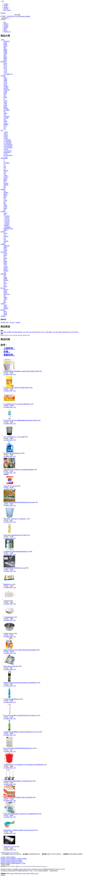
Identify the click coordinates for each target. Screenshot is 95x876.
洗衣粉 (5, 82)
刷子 (5, 111)
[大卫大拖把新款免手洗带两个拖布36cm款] (9, 566)
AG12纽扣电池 (7, 141)
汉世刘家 (64, 332)
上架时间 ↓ (9, 348)
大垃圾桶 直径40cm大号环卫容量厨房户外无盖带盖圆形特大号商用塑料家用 (24, 764)
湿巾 (5, 235)
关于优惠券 (19, 860)
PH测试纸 (6, 225)
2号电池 (6, 138)
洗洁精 (5, 85)
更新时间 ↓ (9, 354)
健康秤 (5, 57)
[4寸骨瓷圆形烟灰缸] (9, 616)
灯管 (5, 166)
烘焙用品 (6, 270)
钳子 (5, 173)
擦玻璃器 (6, 124)
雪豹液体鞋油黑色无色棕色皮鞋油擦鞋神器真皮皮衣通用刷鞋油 (20, 682)
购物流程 (14, 858)
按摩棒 (5, 52)
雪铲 (5, 203)
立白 (7, 332)
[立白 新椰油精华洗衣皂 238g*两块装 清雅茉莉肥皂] (9, 403)
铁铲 (5, 202)
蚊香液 (5, 292)
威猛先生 (20, 332)
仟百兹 (47, 332)
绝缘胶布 (6, 192)
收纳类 (5, 93)
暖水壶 (5, 255)
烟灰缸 (5, 277)
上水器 (5, 266)
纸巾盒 (5, 283)
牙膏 (5, 239)
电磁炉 (5, 49)
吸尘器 (5, 43)
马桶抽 (5, 121)
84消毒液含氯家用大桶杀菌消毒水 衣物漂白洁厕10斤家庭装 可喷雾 (21, 371)
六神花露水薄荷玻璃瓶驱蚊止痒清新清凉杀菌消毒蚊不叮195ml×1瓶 (21, 732)
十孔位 (5, 72)
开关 (5, 199)
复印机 (20, 16)
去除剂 (5, 250)
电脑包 (5, 306)
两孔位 (5, 64)
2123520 (36, 873)
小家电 (2, 39)
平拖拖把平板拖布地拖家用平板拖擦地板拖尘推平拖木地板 (19, 502)
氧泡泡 (5, 286)
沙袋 (5, 172)
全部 (2, 332)
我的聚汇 (7, 7)
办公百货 (12, 322)
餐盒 (5, 260)
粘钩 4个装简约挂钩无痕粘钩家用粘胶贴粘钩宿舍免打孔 (18, 748)
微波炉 (5, 60)
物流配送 (3, 863)
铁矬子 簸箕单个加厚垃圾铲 (11, 666)
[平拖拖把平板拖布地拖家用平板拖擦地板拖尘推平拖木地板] (9, 501)
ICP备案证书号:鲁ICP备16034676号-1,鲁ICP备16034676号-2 (28, 869)
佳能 (8, 16)
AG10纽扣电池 (7, 150)
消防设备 (3, 316)
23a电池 (6, 149)
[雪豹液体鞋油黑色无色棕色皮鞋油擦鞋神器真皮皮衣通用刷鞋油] (9, 681)
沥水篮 (5, 122)
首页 (2, 1)
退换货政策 (9, 861)
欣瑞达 (16, 332)
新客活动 (6, 24)
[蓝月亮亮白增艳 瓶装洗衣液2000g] (9, 452)
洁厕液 (5, 80)
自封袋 (5, 253)
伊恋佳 (34, 332)
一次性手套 (7, 222)
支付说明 (3, 860)
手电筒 (5, 200)
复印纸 (11, 16)
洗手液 (5, 233)
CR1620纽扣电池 (8, 155)
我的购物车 (5, 18)
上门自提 (23, 863)
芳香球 (5, 104)
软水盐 (5, 125)
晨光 (77, 332)
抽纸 (5, 214)
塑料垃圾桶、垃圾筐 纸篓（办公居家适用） (15, 518)
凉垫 (5, 300)
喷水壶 (5, 313)
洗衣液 (5, 97)
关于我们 (3, 857)
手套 (5, 191)
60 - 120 (8, 335)
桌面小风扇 (7, 294)
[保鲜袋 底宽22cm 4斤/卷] (9, 845)
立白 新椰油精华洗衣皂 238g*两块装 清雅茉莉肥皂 (17, 404)
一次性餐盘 (7, 224)
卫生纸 (5, 213)
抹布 (5, 94)
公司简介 (8, 857)
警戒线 (5, 180)
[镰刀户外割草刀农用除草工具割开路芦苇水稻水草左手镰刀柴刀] (9, 714)
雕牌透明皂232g (8, 584)
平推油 (5, 100)
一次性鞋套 (7, 220)
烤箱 (5, 47)
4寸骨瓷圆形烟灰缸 (9, 617)
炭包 (5, 186)
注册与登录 (9, 858)
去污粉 (5, 83)
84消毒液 (6, 86)
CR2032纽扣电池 (8, 144)
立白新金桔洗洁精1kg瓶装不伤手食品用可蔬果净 (16, 387)
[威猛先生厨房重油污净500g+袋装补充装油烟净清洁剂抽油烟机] (9, 648)
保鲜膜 (5, 261)
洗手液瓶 (6, 118)
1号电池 (6, 136)
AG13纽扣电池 (7, 143)
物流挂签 (6, 170)
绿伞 (28, 332)
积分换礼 (6, 25)
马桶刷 (5, 78)
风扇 (5, 55)
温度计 (5, 311)
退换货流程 (15, 861)
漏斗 (5, 181)
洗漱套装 (6, 308)
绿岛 (57, 332)
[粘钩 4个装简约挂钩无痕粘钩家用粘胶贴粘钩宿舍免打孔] (9, 747)
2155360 (24, 873)
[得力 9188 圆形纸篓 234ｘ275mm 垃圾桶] (9, 435)
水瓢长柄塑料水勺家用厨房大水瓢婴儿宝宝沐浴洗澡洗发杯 (19, 830)
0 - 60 (4, 335)
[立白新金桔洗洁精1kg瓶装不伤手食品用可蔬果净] (9, 386)
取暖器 (5, 44)
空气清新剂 (7, 110)
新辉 (37, 332)
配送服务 (8, 863)
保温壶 (5, 258)
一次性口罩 (7, 219)
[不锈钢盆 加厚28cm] (9, 632)
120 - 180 (13, 335)
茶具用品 (6, 280)
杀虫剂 (5, 105)
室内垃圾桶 (7, 89)
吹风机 (5, 53)
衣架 (5, 167)
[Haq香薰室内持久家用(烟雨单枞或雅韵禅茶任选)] (9, 550)
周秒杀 (5, 30)
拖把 (5, 77)
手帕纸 (5, 230)
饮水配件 (6, 183)
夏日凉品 (3, 288)
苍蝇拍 (5, 297)
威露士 (51, 332)
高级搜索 (27, 16)
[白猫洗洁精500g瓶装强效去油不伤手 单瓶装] (9, 534)
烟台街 (5, 28)
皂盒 (5, 119)
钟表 (5, 275)
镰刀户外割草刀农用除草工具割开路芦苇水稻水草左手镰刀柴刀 (20, 715)
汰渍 (12, 332)
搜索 (16, 14)
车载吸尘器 (7, 245)
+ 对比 (14, 374)
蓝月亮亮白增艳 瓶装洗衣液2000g (12, 453)
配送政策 (18, 863)
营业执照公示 (7, 31)
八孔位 (5, 71)
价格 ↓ (7, 351)
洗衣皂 (5, 102)
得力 (14, 16)
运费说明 (13, 863)
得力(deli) (69, 332)
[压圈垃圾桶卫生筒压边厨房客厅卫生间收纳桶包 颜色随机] (9, 468)
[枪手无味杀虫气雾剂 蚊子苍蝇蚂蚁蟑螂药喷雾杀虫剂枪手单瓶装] (9, 419)
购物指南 (3, 858)
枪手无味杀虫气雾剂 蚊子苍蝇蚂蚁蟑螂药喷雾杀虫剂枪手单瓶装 (20, 420)
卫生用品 (3, 75)
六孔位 (5, 69)
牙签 (5, 114)
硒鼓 (24, 16)
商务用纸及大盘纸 (8, 228)
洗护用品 (3, 231)
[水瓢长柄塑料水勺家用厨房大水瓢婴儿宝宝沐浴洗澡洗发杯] (9, 829)
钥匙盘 (5, 195)
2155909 (12, 873)
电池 (2, 130)
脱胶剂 (5, 208)
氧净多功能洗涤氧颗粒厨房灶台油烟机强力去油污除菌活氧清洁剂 (21, 813)
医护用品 (3, 310)
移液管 (5, 314)
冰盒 (5, 272)
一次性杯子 (7, 217)
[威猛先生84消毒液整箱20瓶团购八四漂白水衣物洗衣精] (9, 796)
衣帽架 (5, 278)
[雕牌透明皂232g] (9, 583)
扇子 (5, 296)
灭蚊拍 (5, 299)
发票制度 (24, 858)
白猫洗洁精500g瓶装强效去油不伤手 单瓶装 (15, 535)
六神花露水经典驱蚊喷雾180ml (12, 699)
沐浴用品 (6, 241)
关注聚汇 (7, 4)
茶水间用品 (4, 252)
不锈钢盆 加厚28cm (9, 633)
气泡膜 (5, 175)
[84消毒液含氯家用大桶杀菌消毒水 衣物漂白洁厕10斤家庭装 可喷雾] (9, 370)
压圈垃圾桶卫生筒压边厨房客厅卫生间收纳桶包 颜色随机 (19, 469)
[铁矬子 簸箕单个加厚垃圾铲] (9, 665)
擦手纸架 (6, 108)
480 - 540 (27, 335)
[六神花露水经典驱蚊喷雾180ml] (9, 698)
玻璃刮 (5, 107)
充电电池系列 (7, 152)
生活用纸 (3, 211)
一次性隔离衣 (7, 227)
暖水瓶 (5, 269)
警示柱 (5, 249)
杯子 (5, 256)
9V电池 (5, 133)
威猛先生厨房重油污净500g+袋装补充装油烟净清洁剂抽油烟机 (20, 650)
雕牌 (10, 332)
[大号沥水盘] (9, 599)
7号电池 (6, 132)
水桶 (5, 96)
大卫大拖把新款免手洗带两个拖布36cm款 (14, 568)
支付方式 (8, 860)
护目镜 (5, 206)
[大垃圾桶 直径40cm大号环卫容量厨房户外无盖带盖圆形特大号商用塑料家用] (9, 763)
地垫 (5, 281)
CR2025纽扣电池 (8, 146)
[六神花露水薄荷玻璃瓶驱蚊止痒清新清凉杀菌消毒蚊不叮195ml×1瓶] (9, 730)
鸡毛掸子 (6, 177)
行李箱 (5, 305)
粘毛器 (5, 178)
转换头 (5, 63)
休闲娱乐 (6, 267)
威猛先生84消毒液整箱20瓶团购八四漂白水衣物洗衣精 (18, 797)
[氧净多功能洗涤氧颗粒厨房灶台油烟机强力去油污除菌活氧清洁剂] (9, 812)
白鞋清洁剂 (7, 116)
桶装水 (5, 263)
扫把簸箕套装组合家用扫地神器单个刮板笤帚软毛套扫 (18, 781)
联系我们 (13, 857)
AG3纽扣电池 (7, 140)
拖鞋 (5, 242)
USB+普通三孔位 (8, 74)
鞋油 (5, 129)
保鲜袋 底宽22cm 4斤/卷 (10, 846)
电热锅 (5, 46)
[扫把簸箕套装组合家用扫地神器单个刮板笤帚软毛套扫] (9, 780)
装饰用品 (6, 184)
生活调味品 (7, 163)
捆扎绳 (5, 194)
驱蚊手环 (6, 289)
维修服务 (6, 27)
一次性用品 (7, 216)
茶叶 (5, 285)
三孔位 (5, 66)
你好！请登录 (7, 10)
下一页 (16, 852)
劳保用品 (3, 189)
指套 (5, 197)
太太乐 (24, 332)
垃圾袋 (5, 91)
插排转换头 (4, 61)
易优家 (60, 332)
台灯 (5, 169)
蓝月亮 (74, 332)
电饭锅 (5, 50)
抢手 (40, 332)
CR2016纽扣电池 (8, 147)
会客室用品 (4, 274)
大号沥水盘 (7, 600)
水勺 (5, 127)
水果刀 (5, 264)
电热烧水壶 (7, 41)
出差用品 (3, 303)
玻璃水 (5, 247)
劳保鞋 (5, 205)
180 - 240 (17, 335)
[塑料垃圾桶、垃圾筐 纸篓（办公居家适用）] (9, 517)
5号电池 (6, 135)
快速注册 (6, 8)
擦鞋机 (5, 58)
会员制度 (19, 858)
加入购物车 (7, 374)
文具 (17, 16)
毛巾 (5, 238)
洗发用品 (6, 236)
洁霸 (4, 332)
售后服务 (3, 861)
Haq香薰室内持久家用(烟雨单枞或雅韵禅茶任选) (16, 551)
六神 (54, 332)
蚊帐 (5, 302)
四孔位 (5, 68)
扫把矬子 (6, 88)
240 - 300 (22, 335)
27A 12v (6, 156)
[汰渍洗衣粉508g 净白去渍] (9, 485)
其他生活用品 (4, 158)
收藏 (11, 374)
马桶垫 (5, 113)
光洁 (30, 332)
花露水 (5, 291)
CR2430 (6, 154)
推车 (5, 209)
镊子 (5, 188)
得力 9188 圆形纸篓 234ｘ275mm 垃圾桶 (14, 436)
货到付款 (13, 860)
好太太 (43, 332)
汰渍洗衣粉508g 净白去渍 (10, 486)
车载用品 (3, 244)
